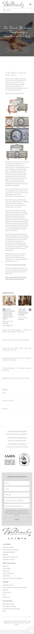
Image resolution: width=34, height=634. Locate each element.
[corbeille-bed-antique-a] (17, 528)
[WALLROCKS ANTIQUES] (13, 2)
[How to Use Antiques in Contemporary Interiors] (24, 296)
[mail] (12, 538)
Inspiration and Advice (8, 400)
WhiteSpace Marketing (17, 623)
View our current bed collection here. (15, 264)
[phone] (9, 538)
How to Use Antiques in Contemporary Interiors (16, 340)
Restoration (6, 408)
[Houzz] (25, 538)
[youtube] (19, 538)
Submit (17, 519)
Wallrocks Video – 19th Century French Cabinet (16, 378)
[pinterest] (22, 538)
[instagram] (15, 538)
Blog (4, 392)
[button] (4, 309)
